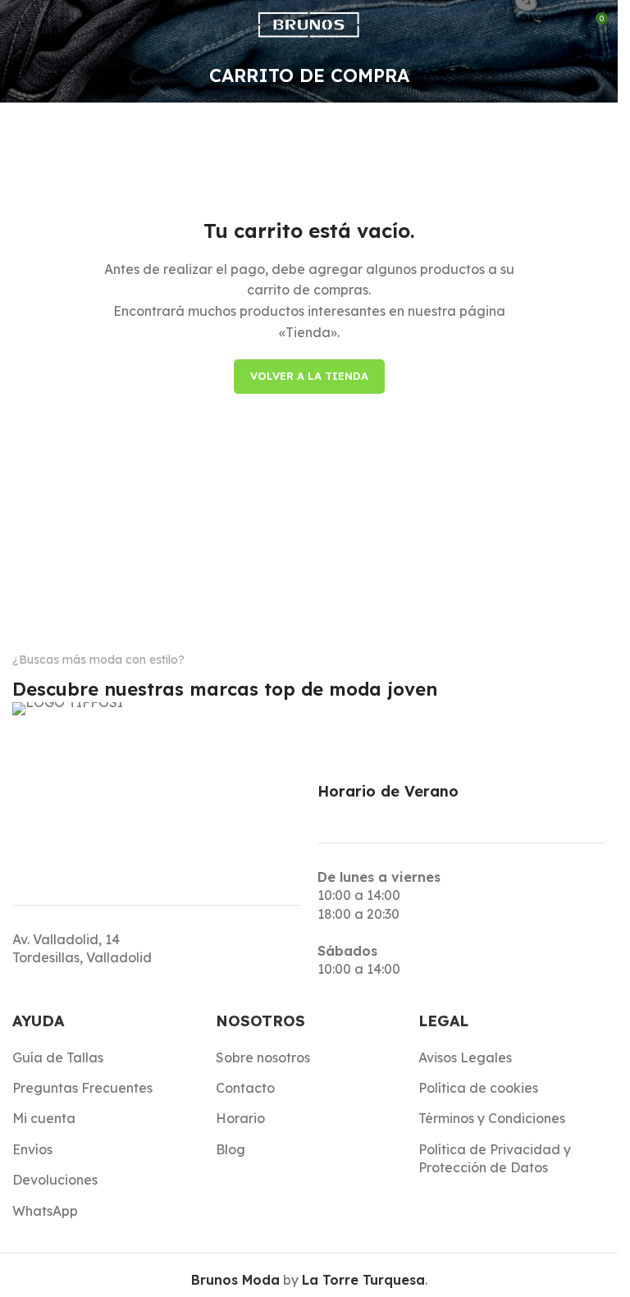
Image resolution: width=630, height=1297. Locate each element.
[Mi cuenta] (556, 24)
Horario (240, 1118)
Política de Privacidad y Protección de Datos (494, 1158)
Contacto (245, 1088)
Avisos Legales (465, 1057)
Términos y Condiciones (491, 1118)
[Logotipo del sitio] (309, 23)
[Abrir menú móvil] (19, 24)
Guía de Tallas (57, 1057)
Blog (230, 1149)
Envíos (32, 1149)
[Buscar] (56, 24)
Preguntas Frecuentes (82, 1088)
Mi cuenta (43, 1118)
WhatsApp (45, 1211)
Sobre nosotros (263, 1057)
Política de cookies (478, 1088)
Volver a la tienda (309, 375)
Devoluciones (55, 1179)
